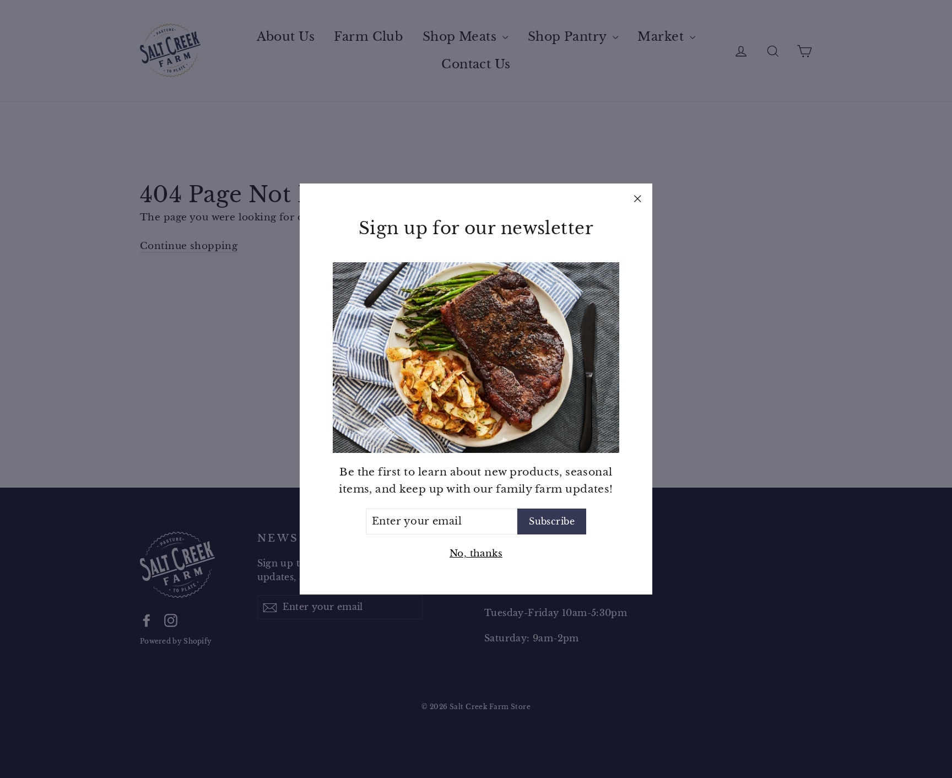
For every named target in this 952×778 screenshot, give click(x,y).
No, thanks (476, 553)
